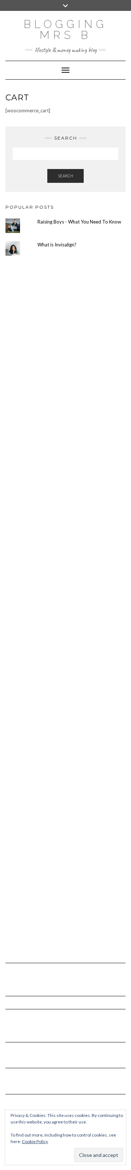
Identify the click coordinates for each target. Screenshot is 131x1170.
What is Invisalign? (56, 245)
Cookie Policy (35, 1141)
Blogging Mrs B (65, 29)
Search (65, 175)
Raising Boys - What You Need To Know (79, 222)
